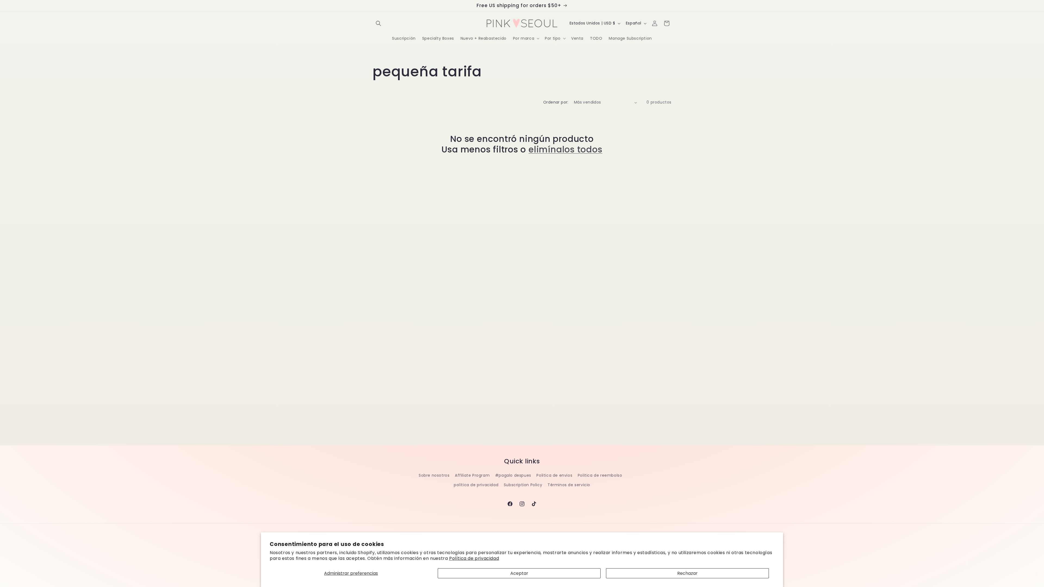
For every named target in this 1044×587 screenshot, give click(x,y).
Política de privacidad (474, 558)
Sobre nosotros (434, 475)
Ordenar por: (555, 102)
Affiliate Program (472, 475)
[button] (378, 23)
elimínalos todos (565, 149)
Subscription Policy (523, 485)
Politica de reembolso (600, 475)
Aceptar (519, 573)
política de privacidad (476, 485)
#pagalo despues (513, 475)
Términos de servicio (569, 485)
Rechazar (687, 573)
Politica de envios (554, 475)
